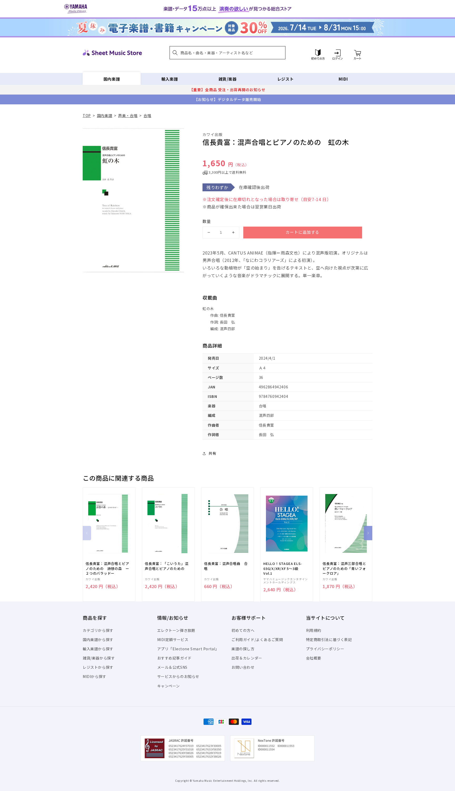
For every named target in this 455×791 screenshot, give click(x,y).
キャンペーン (168, 686)
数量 (206, 221)
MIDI (343, 79)
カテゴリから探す (98, 630)
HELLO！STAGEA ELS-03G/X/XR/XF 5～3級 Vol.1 (282, 568)
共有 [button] (212, 453)
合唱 (147, 115)
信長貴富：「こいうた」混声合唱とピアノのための (166, 566)
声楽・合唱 (127, 115)
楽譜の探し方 (243, 648)
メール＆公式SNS (172, 667)
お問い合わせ (243, 667)
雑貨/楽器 (228, 79)
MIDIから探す (94, 676)
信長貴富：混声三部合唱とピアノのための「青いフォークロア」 (344, 568)
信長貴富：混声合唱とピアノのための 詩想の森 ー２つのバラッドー (107, 568)
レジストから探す (98, 667)
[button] (227, 52)
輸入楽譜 (169, 79)
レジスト (285, 79)
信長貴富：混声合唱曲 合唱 (226, 566)
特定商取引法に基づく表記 (329, 639)
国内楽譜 (111, 79)
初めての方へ (243, 630)
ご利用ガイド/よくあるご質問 (257, 639)
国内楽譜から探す (98, 639)
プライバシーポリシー (325, 648)
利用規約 (313, 630)
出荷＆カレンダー (246, 658)
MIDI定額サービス (173, 639)
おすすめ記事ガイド (174, 658)
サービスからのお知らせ (178, 676)
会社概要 (313, 658)
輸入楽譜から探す (98, 648)
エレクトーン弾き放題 (176, 630)
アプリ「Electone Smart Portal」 (188, 648)
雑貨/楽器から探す (99, 658)
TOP (87, 115)
